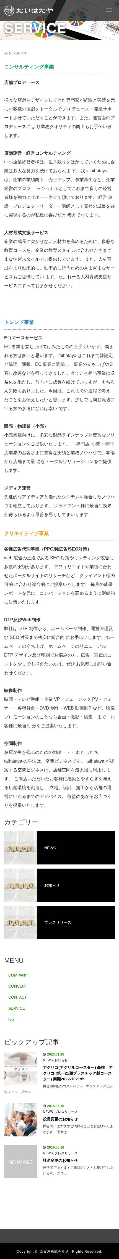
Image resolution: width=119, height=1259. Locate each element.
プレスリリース (57, 922)
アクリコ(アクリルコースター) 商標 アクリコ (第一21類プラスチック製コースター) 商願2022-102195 (78, 1073)
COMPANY (17, 975)
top (11, 1019)
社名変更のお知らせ (60, 1160)
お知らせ (52, 885)
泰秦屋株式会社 (52, 1251)
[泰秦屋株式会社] (28, 9)
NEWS (50, 848)
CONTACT (17, 997)
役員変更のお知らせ (60, 1119)
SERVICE (16, 1008)
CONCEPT (17, 986)
